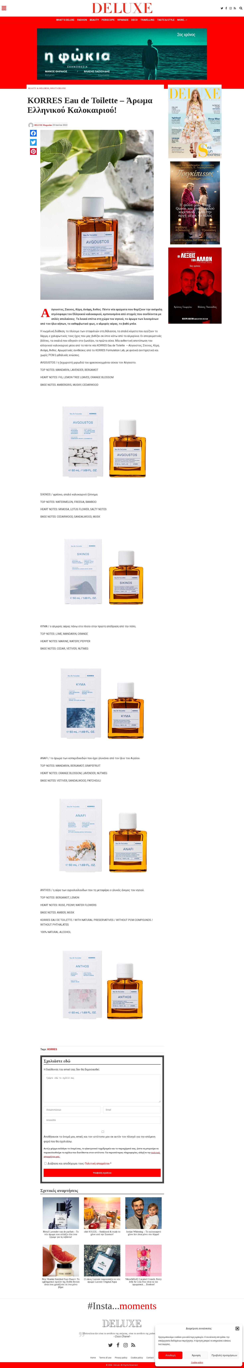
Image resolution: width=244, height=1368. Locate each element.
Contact (150, 1358)
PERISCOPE (108, 20)
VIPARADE (122, 20)
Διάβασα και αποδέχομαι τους (79, 1163)
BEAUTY (94, 20)
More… (181, 20)
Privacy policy (121, 1358)
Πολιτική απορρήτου (97, 1163)
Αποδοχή (170, 1355)
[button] (237, 1328)
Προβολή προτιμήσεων (224, 1355)
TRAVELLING (147, 20)
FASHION (82, 20)
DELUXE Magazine (43, 125)
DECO (134, 20)
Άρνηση (196, 1355)
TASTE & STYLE (165, 20)
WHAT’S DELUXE (65, 20)
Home (93, 1358)
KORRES (52, 1049)
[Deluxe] (122, 12)
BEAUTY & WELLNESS (38, 88)
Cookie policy (197, 1362)
